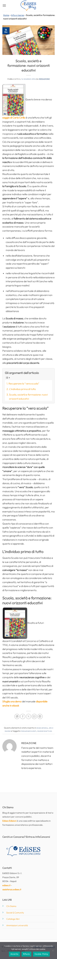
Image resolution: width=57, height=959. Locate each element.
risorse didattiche (44, 731)
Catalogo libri (13, 919)
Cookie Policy (41, 954)
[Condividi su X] (28, 716)
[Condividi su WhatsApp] (17, 716)
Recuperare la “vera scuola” (24, 383)
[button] (4, 5)
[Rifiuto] (53, 951)
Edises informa (42, 727)
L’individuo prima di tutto (22, 389)
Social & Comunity (15, 912)
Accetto (14, 954)
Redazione (44, 79)
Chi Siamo (11, 906)
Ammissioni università (17, 925)
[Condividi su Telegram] (40, 716)
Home (6, 15)
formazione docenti (28, 731)
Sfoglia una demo (12, 701)
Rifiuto (26, 954)
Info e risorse (17, 15)
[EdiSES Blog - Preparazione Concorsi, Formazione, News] (28, 5)
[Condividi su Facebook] (22, 716)
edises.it (6, 885)
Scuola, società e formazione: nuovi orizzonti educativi (28, 396)
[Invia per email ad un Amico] (34, 716)
